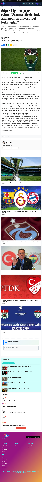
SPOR (3, 457)
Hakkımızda (4, 445)
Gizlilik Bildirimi (5, 449)
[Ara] (37, 4)
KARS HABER (4, 459)
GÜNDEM (4, 461)
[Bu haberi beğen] (5, 73)
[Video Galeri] (35, 3)
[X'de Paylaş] (6, 45)
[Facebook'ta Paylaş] (4, 45)
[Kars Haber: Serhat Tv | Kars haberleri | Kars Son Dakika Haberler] (3, 3)
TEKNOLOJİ (4, 463)
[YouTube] (32, 3)
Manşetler (30, 447)
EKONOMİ (4, 465)
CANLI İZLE (4, 467)
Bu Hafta (21, 363)
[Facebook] (29, 3)
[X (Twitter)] (31, 3)
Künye (3, 451)
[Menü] (40, 4)
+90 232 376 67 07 (22, 479)
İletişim (3, 447)
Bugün (8, 363)
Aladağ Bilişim (21, 477)
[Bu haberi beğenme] (8, 73)
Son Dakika (30, 445)
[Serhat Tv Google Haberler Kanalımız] (2, 45)
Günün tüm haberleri (20, 428)
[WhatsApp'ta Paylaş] (8, 45)
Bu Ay (33, 363)
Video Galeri (17, 445)
